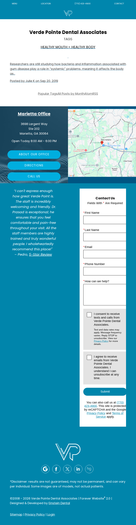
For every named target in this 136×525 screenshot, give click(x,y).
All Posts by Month (71, 94)
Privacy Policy (101, 341)
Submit (105, 391)
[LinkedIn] (78, 469)
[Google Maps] (45, 469)
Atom (88, 94)
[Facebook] (56, 469)
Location (46, 3)
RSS (95, 94)
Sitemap (16, 514)
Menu (14, 3)
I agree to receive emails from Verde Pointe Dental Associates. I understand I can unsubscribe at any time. (106, 367)
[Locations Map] (102, 143)
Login (51, 514)
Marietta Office (34, 114)
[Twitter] (67, 469)
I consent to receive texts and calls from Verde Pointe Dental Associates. (107, 328)
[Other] (89, 469)
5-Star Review (40, 254)
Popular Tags (48, 94)
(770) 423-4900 (83, 3)
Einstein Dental (59, 503)
